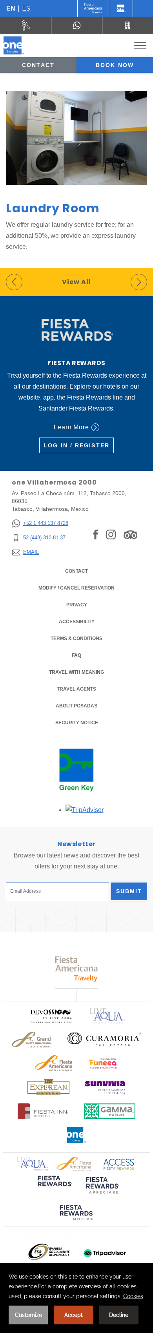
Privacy (76, 605)
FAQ (76, 655)
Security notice (76, 722)
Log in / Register (76, 445)
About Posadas (76, 706)
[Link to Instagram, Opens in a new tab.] (111, 534)
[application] (76, 1298)
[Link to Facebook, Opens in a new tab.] (95, 534)
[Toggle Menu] (140, 46)
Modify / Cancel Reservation (76, 588)
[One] (121, 8)
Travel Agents (76, 689)
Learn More (71, 427)
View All (76, 282)
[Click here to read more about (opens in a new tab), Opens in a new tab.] (54, 1186)
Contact (38, 65)
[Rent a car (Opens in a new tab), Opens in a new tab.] (25, 25)
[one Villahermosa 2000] (14, 45)
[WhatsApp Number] (76, 25)
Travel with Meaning (76, 672)
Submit (129, 891)
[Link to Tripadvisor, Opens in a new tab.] (130, 534)
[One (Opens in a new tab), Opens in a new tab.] (93, 8)
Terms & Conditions (76, 638)
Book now (115, 65)
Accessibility (77, 621)
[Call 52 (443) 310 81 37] (127, 25)
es (26, 8)
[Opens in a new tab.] (85, 810)
